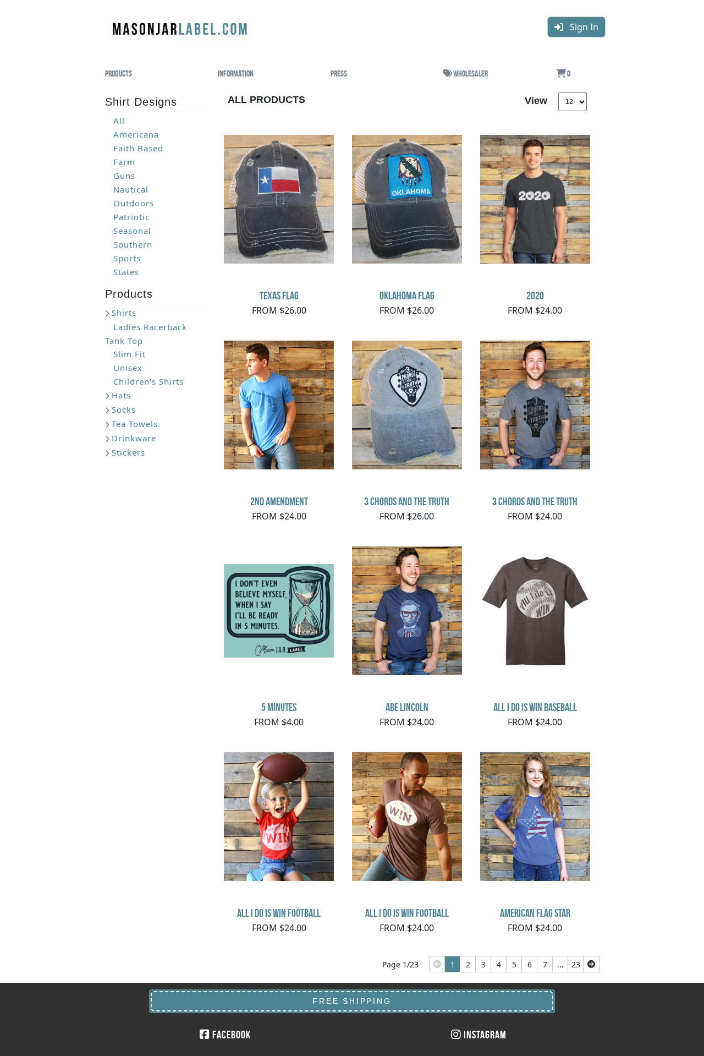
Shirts (124, 312)
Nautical (130, 189)
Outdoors (133, 203)
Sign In (580, 27)
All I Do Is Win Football (279, 913)
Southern (132, 244)
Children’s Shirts (148, 381)
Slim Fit (129, 353)
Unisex (127, 367)
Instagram (484, 1034)
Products (118, 73)
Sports (127, 258)
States (126, 271)
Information (236, 73)
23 (575, 964)
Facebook (230, 1034)
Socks (124, 409)
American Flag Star (535, 913)
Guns (124, 175)
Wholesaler (470, 73)
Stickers (128, 452)
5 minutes (278, 707)
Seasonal (132, 230)
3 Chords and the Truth (406, 501)
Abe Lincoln (407, 707)
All (119, 120)
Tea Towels (135, 423)
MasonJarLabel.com (180, 25)
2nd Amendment (279, 501)
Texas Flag (279, 295)
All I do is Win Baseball (535, 707)
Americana (136, 134)
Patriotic (131, 216)
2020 (535, 295)
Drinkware (134, 438)
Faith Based (138, 148)
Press (339, 73)
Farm (124, 161)
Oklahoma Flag (407, 295)
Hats (121, 395)
